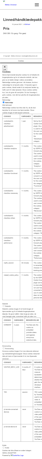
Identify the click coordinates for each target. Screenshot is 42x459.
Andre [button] (4, 445)
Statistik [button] (5, 304)
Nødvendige (9, 103)
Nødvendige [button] (6, 100)
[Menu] (35, 4)
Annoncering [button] (6, 346)
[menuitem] (35, 4)
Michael (27, 24)
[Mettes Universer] (17, 4)
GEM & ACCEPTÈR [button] (9, 453)
